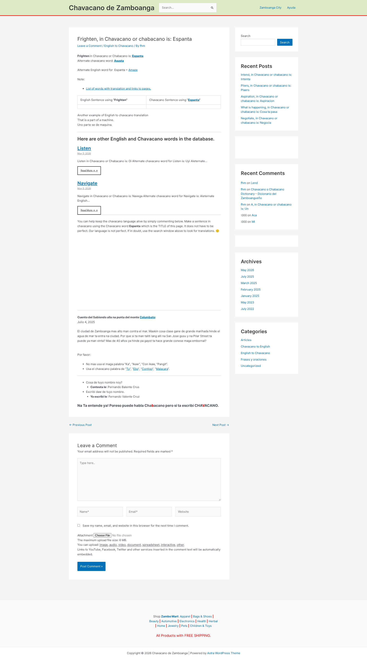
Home (161, 626)
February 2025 (251, 289)
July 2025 (247, 276)
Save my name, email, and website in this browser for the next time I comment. (136, 525)
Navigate (87, 183)
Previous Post (80, 424)
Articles (246, 340)
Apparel (185, 616)
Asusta (119, 61)
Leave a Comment (89, 46)
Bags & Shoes (202, 616)
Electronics (187, 621)
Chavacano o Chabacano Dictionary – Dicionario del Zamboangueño (262, 194)
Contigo (147, 369)
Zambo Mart (169, 616)
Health (201, 621)
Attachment (85, 535)
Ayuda (291, 7)
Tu (128, 369)
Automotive (169, 621)
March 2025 (249, 283)
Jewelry (173, 626)
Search (245, 36)
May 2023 (247, 302)
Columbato (147, 317)
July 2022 (247, 309)
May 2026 (247, 270)
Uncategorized (251, 366)
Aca (254, 215)
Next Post (220, 424)
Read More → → (89, 170)
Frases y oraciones (253, 359)
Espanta (137, 56)
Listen (84, 148)
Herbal (213, 621)
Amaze (133, 70)
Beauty (154, 621)
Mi (253, 221)
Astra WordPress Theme (223, 653)
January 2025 (250, 296)
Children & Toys (201, 626)
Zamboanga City (270, 7)
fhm (243, 183)
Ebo (135, 369)
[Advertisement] (149, 274)
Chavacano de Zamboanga (111, 8)
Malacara (162, 369)
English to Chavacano (118, 46)
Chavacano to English (255, 346)
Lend (254, 183)
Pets (184, 626)
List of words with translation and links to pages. (118, 88)
